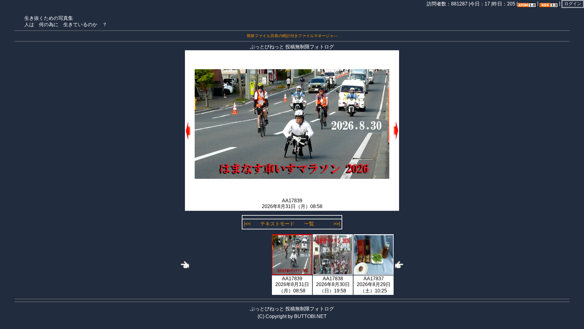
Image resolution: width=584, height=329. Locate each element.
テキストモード (277, 223)
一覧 (309, 223)
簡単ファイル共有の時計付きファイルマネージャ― (292, 36)
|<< (247, 223)
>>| (336, 223)
